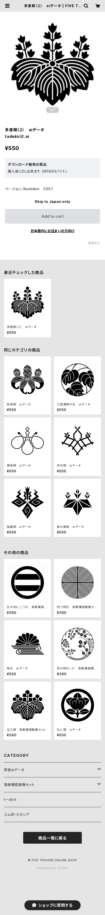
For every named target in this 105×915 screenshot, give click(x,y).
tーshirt (10, 799)
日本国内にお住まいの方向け (52, 231)
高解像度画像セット (19, 785)
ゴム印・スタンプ (16, 814)
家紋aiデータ (14, 770)
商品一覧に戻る (52, 838)
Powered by (47, 868)
